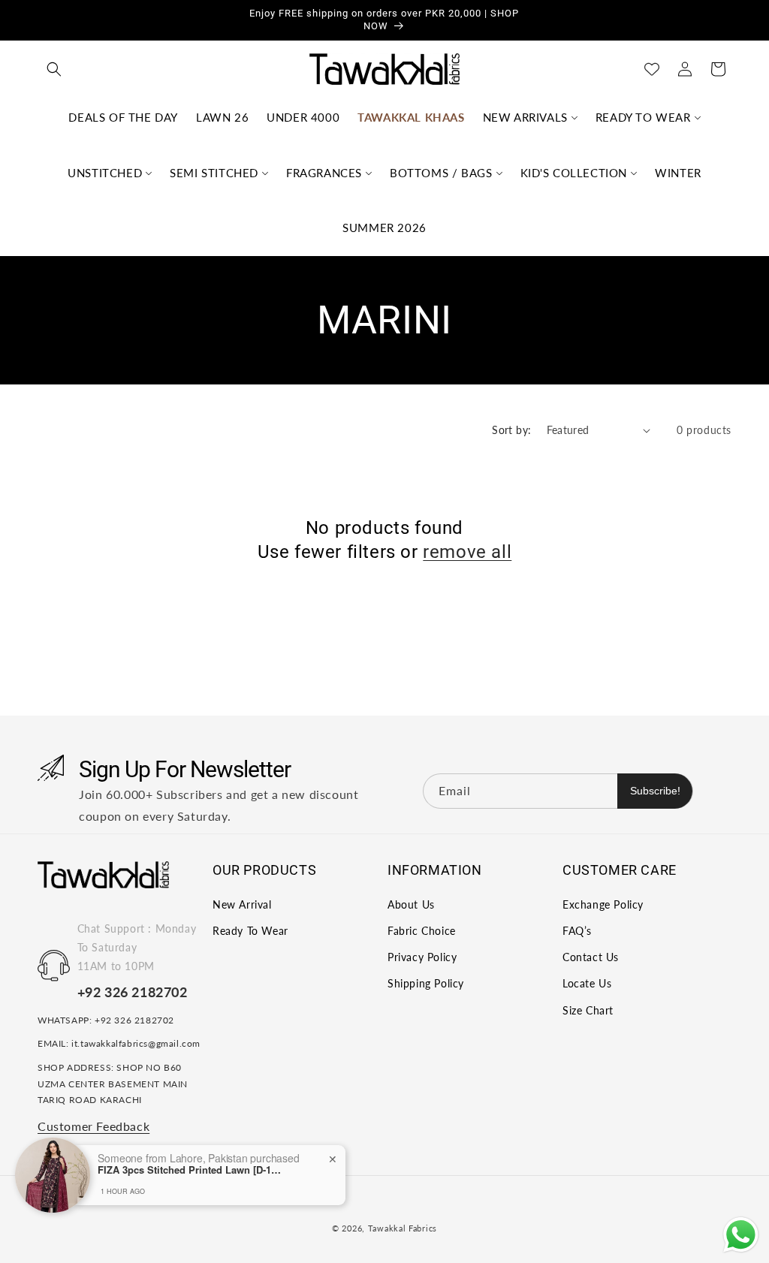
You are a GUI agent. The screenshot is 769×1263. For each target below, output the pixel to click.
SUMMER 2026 (384, 227)
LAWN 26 (222, 117)
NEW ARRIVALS (525, 117)
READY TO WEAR (643, 117)
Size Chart (588, 1010)
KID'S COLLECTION (574, 172)
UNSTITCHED (105, 172)
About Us (411, 904)
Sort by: (511, 430)
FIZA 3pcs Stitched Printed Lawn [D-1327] (191, 1170)
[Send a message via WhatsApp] (740, 1234)
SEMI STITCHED (214, 172)
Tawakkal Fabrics (402, 1228)
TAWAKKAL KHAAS (410, 117)
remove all (467, 551)
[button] (54, 69)
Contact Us (590, 957)
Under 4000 (303, 117)
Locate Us (586, 983)
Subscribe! (655, 791)
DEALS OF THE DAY (123, 117)
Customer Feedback (93, 1126)
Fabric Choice (422, 930)
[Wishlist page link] (651, 69)
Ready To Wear (250, 930)
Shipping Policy (426, 983)
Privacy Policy (422, 957)
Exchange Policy (603, 904)
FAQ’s (577, 930)
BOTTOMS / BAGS (441, 172)
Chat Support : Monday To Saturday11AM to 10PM (137, 947)
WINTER (678, 172)
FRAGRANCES (324, 172)
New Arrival (242, 904)
